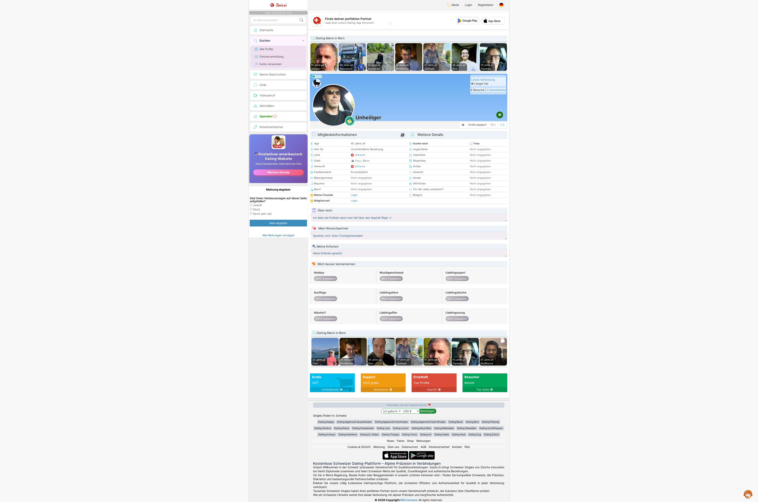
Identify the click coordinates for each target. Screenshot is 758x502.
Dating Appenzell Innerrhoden (391, 421)
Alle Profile (266, 49)
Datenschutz (410, 447)
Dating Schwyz (326, 434)
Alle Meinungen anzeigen (278, 235)
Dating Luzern (401, 428)
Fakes (400, 440)
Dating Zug (475, 434)
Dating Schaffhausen (491, 428)
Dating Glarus (341, 428)
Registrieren (485, 5)
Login (468, 5)
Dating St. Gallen (369, 434)
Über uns (393, 447)
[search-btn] (301, 20)
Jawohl (257, 205)
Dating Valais (441, 434)
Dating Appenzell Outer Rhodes (428, 421)
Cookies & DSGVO (359, 447)
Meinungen (423, 440)
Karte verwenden (271, 64)
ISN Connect (408, 500)
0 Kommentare (496, 90)
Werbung (379, 447)
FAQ (467, 447)
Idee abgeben (278, 223)
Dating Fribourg (490, 421)
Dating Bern (472, 421)
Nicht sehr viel (262, 213)
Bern (366, 161)
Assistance (748, 494)
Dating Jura (383, 428)
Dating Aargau (326, 421)
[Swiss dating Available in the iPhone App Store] (396, 453)
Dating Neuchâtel (421, 428)
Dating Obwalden (466, 428)
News (390, 440)
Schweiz (360, 154)
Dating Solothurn (348, 434)
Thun (358, 160)
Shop (410, 440)
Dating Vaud (458, 434)
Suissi (280, 5)
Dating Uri (425, 434)
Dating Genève (322, 428)
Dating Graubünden (363, 428)
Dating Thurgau (390, 434)
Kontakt (457, 447)
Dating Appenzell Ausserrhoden (354, 421)
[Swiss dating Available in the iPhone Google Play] (422, 453)
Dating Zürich (491, 434)
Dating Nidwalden (444, 428)
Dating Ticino (409, 434)
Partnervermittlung (272, 56)
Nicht (256, 209)
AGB (423, 447)
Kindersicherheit (439, 447)
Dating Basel (456, 421)
